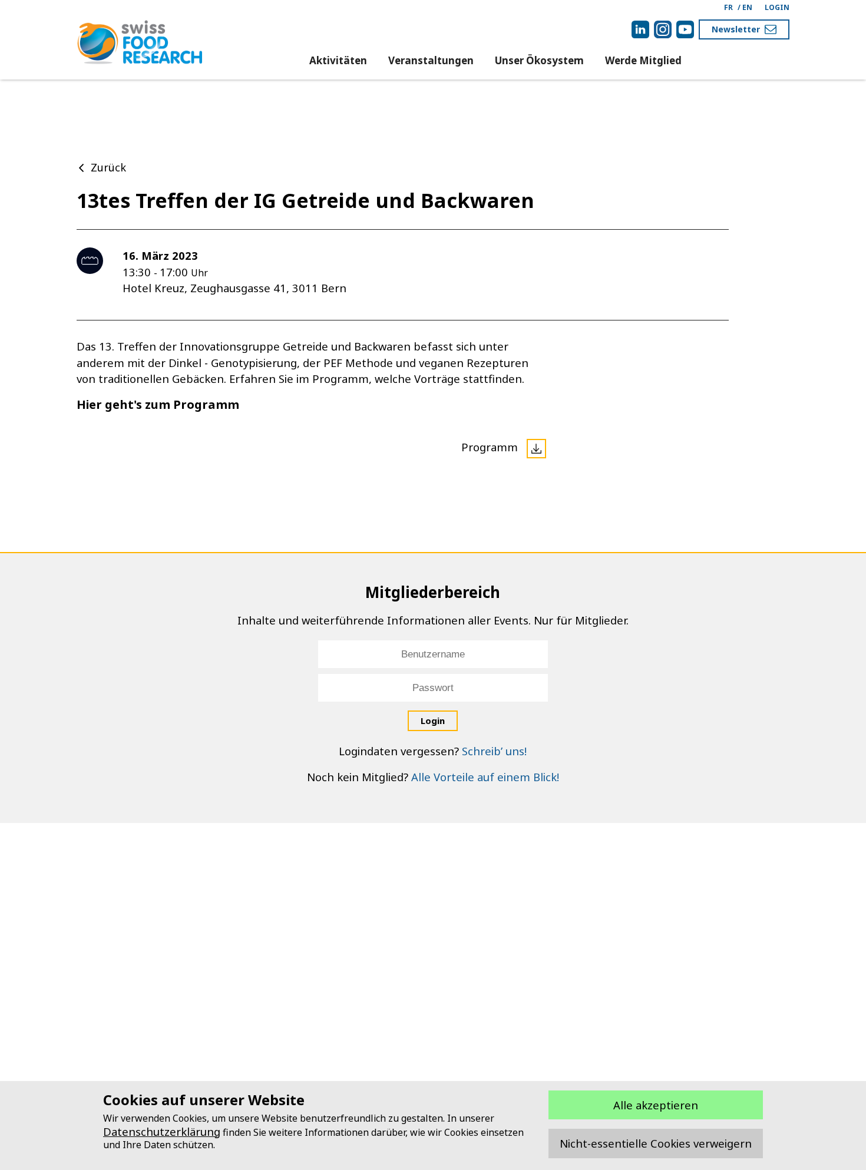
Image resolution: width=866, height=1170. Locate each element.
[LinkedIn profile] (640, 29)
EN (747, 7)
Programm (491, 446)
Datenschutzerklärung (161, 1131)
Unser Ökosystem (539, 60)
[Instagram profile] (663, 29)
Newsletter (736, 29)
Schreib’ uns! (494, 750)
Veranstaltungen (431, 60)
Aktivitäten (338, 60)
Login (433, 720)
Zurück (108, 167)
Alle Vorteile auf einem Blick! (485, 776)
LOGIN (777, 7)
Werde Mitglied (643, 60)
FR (728, 7)
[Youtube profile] (685, 29)
